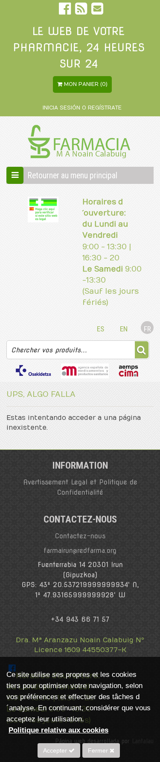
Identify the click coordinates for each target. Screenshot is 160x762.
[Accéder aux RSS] (82, 10)
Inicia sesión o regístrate (82, 108)
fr (147, 329)
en (124, 329)
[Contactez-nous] (97, 10)
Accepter (56, 750)
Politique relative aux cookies (58, 730)
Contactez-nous (80, 536)
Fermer (99, 750)
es (100, 329)
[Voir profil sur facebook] (66, 10)
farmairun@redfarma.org (80, 550)
